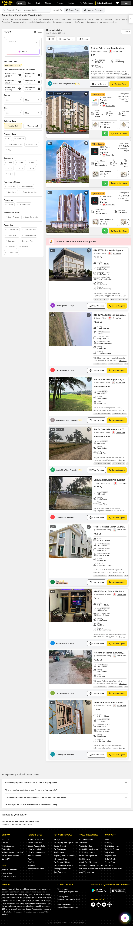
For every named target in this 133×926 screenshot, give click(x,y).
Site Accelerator (60, 852)
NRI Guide (109, 865)
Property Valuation (86, 839)
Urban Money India (35, 849)
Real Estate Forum (112, 846)
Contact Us (6, 859)
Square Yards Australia (36, 846)
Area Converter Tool (86, 872)
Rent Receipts (84, 859)
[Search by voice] (36, 42)
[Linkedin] (99, 904)
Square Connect (60, 846)
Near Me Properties (95, 10)
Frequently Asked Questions (12, 852)
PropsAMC (32, 865)
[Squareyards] (7, 3)
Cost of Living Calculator (88, 849)
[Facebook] (93, 904)
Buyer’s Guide (110, 856)
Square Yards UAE (35, 843)
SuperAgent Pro (60, 872)
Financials (6, 849)
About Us (5, 839)
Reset (39, 32)
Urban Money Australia (36, 852)
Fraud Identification (9, 876)
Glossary (108, 843)
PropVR (31, 862)
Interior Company (34, 856)
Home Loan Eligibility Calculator (91, 865)
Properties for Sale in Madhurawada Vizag (17, 824)
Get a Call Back (120, 134)
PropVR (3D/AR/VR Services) (65, 856)
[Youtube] (104, 904)
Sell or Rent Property (105, 3)
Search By (57, 10)
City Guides (109, 852)
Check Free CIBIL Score (88, 862)
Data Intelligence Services (63, 865)
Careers (5, 843)
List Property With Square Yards (66, 843)
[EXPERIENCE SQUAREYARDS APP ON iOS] (118, 892)
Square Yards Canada (36, 839)
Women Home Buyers (113, 869)
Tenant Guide (110, 862)
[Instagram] (109, 904)
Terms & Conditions (9, 870)
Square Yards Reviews (10, 856)
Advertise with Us (60, 859)
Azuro (30, 859)
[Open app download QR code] (131, 19)
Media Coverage (8, 846)
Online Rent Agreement (88, 856)
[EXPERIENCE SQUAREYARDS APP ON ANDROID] (100, 892)
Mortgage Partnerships (62, 869)
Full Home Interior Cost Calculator (92, 869)
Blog (107, 839)
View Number (100, 84)
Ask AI (24, 52)
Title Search (83, 843)
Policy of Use (7, 873)
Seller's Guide (110, 859)
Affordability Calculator (87, 852)
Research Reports (112, 849)
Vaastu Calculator (86, 846)
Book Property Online (36, 869)
